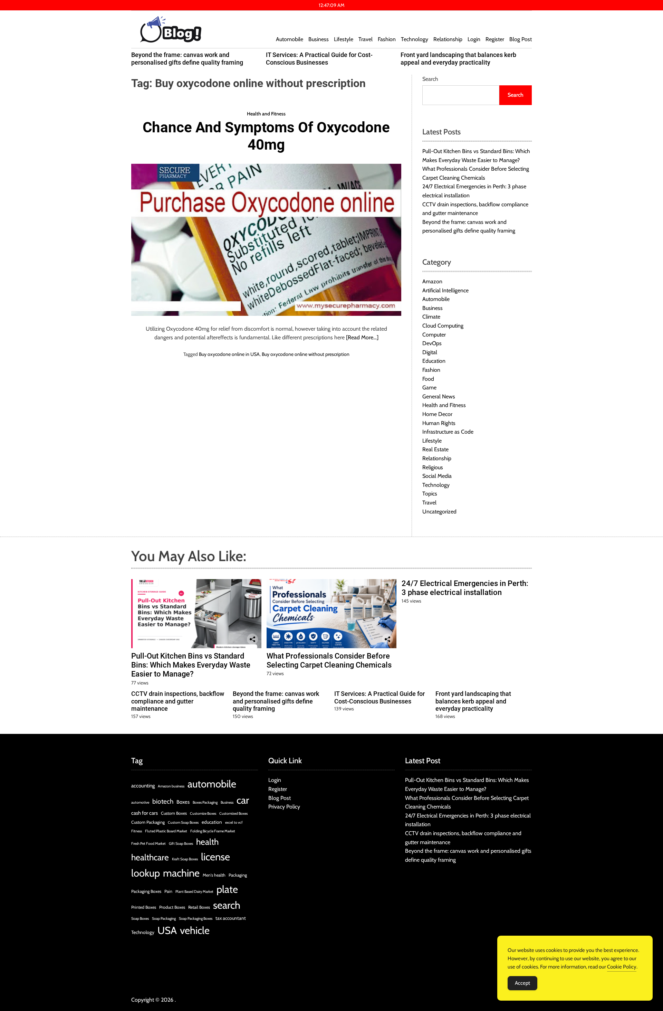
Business (318, 39)
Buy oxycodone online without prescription (305, 354)
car (243, 800)
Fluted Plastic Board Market (166, 831)
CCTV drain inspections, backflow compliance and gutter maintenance (177, 701)
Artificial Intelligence (445, 290)
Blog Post (520, 39)
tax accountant (230, 918)
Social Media (437, 476)
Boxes (183, 802)
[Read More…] (362, 337)
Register (495, 39)
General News (438, 396)
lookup (145, 873)
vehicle (195, 930)
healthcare (150, 857)
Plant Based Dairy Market (194, 891)
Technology (414, 39)
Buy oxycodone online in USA (229, 354)
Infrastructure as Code (447, 431)
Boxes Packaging (205, 802)
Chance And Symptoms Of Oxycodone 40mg (266, 136)
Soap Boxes (140, 918)
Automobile (289, 39)
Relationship (447, 39)
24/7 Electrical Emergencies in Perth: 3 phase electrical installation (465, 588)
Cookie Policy (621, 967)
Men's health (214, 875)
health (207, 842)
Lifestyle (343, 39)
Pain (168, 891)
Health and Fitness (266, 113)
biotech (162, 801)
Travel (365, 39)
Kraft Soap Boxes (185, 859)
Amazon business (171, 786)
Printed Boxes (143, 907)
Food (428, 379)
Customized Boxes (233, 813)
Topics (429, 493)
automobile (212, 784)
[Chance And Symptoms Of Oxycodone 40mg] (266, 240)
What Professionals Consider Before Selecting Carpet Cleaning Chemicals (329, 660)
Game (429, 387)
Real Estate (435, 449)
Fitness (136, 831)
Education (433, 361)
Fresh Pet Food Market (148, 843)
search (226, 905)
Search (430, 79)
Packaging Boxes (146, 891)
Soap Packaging (164, 918)
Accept (522, 983)
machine (181, 873)
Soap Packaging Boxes (195, 918)
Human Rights (438, 423)
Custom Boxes (174, 813)
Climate (431, 316)
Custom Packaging (148, 822)
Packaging (238, 875)
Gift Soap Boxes (181, 843)
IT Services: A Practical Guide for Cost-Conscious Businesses (319, 58)
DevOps (432, 343)
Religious (432, 467)
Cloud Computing (442, 325)
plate (227, 889)
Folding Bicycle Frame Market (212, 831)
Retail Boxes (199, 907)
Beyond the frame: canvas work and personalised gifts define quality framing (187, 58)
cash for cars (144, 813)
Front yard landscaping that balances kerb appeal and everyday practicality (458, 58)
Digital (429, 352)
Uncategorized (439, 511)
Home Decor (437, 414)
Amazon (432, 281)
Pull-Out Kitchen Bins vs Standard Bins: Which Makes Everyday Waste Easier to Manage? (190, 665)
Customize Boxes (203, 813)
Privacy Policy (284, 806)
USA (167, 930)
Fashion (387, 39)
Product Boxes (172, 907)
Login (474, 39)
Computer (434, 334)
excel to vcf (234, 822)
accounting (143, 786)
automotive (140, 802)
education (212, 822)
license (215, 857)
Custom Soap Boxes (183, 822)
